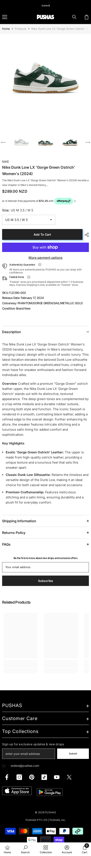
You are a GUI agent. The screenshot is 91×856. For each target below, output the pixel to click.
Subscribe (45, 470)
